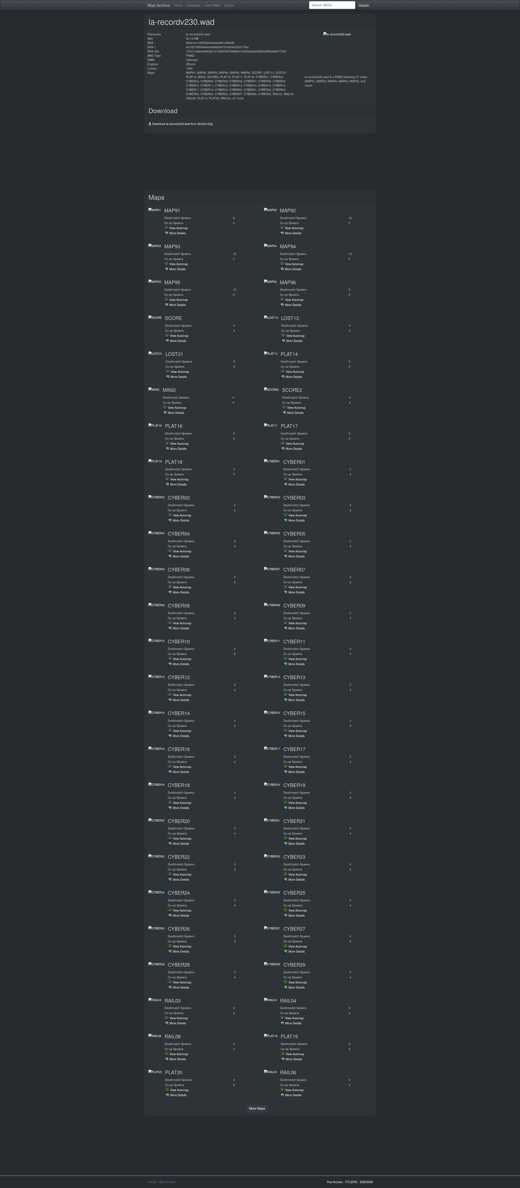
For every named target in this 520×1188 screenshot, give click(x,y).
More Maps (257, 1108)
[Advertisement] (260, 161)
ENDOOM (366, 1182)
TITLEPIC (351, 1182)
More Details (177, 233)
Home (179, 5)
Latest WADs (212, 5)
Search (364, 5)
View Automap (178, 228)
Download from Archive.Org (182, 124)
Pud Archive (334, 1182)
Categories (193, 5)
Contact (229, 5)
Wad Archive (158, 5)
